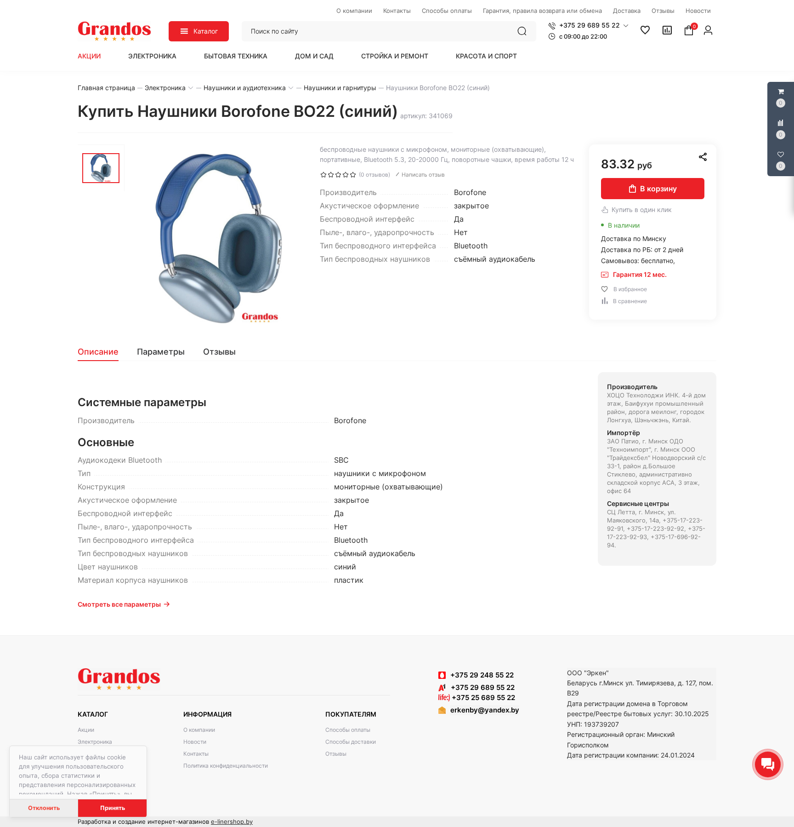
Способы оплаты (347, 729)
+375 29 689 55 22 (480, 687)
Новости (194, 741)
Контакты (196, 753)
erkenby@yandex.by (484, 710)
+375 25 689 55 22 (482, 697)
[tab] (103, 352)
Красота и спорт (486, 56)
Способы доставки (350, 741)
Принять (112, 807)
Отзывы (335, 753)
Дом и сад (314, 56)
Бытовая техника (235, 56)
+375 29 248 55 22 (482, 675)
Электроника (152, 56)
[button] (588, 25)
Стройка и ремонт (394, 56)
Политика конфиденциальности (225, 765)
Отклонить (44, 807)
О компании (199, 729)
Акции (89, 56)
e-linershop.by (232, 821)
